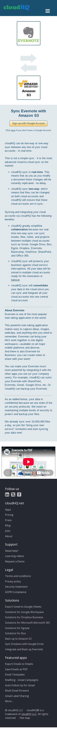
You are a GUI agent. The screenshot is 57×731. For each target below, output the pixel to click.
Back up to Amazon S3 (18, 638)
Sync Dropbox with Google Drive (24, 644)
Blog (8, 525)
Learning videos (14, 556)
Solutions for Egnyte (17, 628)
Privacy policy (13, 581)
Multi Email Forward (17, 690)
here (13, 130)
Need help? (11, 551)
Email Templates (15, 674)
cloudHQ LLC (29, 714)
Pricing (9, 515)
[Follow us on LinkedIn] (7, 494)
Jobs (7, 531)
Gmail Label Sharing (17, 696)
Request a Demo (15, 561)
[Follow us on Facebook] (19, 494)
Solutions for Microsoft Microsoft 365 (27, 622)
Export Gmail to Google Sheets (23, 606)
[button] (28, 123)
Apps (8, 509)
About (8, 536)
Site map (25, 718)
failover (15, 279)
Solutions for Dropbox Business (24, 617)
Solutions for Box (15, 633)
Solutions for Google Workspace (24, 612)
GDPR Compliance (15, 592)
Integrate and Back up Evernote (24, 649)
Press (8, 520)
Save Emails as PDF (16, 669)
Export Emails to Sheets (19, 664)
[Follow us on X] (13, 494)
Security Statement (16, 586)
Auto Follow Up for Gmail (20, 685)
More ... (9, 701)
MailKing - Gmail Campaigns (21, 680)
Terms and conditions (18, 576)
